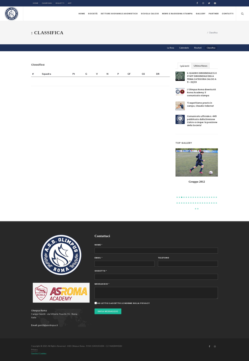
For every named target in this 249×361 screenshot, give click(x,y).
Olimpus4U (47, 3)
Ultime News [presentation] (200, 65)
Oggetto (101, 270)
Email (98, 257)
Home (35, 3)
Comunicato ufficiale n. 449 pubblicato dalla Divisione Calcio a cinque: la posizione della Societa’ (202, 121)
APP (69, 3)
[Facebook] (197, 3)
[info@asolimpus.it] (215, 3)
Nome (98, 244)
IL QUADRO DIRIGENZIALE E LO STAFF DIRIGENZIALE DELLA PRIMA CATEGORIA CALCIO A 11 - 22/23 (202, 78)
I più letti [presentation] (184, 65)
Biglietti (60, 3)
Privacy (34, 349)
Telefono (163, 257)
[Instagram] (203, 3)
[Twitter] (209, 3)
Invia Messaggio (108, 311)
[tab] (185, 66)
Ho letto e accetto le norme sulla (123, 303)
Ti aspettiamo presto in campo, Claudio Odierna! (200, 104)
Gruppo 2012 (197, 181)
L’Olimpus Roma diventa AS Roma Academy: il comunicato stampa (201, 92)
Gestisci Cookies (38, 353)
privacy (145, 303)
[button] (177, 197)
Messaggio (102, 284)
